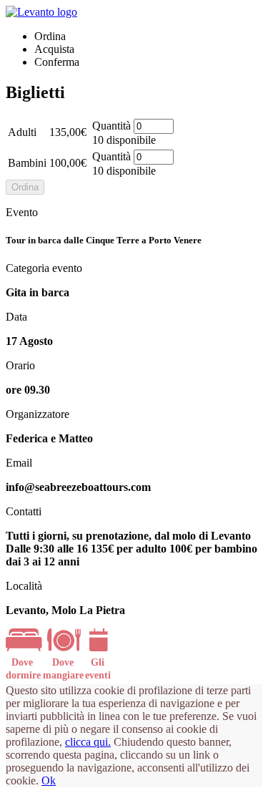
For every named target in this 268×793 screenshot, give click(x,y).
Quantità (111, 126)
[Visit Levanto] (41, 12)
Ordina (25, 187)
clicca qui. (88, 742)
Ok (48, 780)
